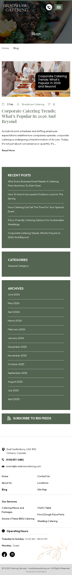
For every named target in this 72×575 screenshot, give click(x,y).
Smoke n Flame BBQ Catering (18, 518)
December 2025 (17, 346)
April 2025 (14, 399)
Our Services (9, 501)
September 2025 (17, 373)
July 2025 (13, 390)
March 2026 (15, 320)
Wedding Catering (47, 521)
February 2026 (16, 329)
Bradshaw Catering (33, 104)
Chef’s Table (44, 507)
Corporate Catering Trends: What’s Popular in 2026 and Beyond (29, 116)
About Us (7, 482)
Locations (42, 482)
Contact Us (43, 476)
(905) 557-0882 (15, 459)
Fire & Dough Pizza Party (50, 514)
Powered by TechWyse (36, 571)
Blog (4, 489)
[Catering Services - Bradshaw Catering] (16, 8)
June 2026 (14, 294)
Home (5, 48)
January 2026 (16, 338)
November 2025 (17, 355)
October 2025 (16, 364)
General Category (18, 265)
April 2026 (14, 311)
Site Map (42, 489)
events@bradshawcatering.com (23, 466)
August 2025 (15, 381)
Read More (8, 150)
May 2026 (14, 303)
